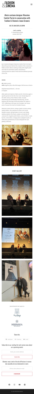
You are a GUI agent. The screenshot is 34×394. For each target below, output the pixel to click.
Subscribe (17, 357)
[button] (31, 4)
